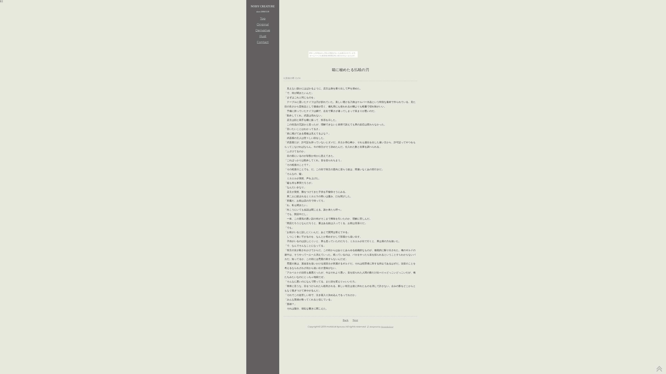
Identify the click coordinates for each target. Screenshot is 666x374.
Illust (262, 36)
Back (345, 320)
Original (263, 24)
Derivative (262, 30)
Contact (263, 42)
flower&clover (387, 327)
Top (263, 18)
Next (355, 320)
